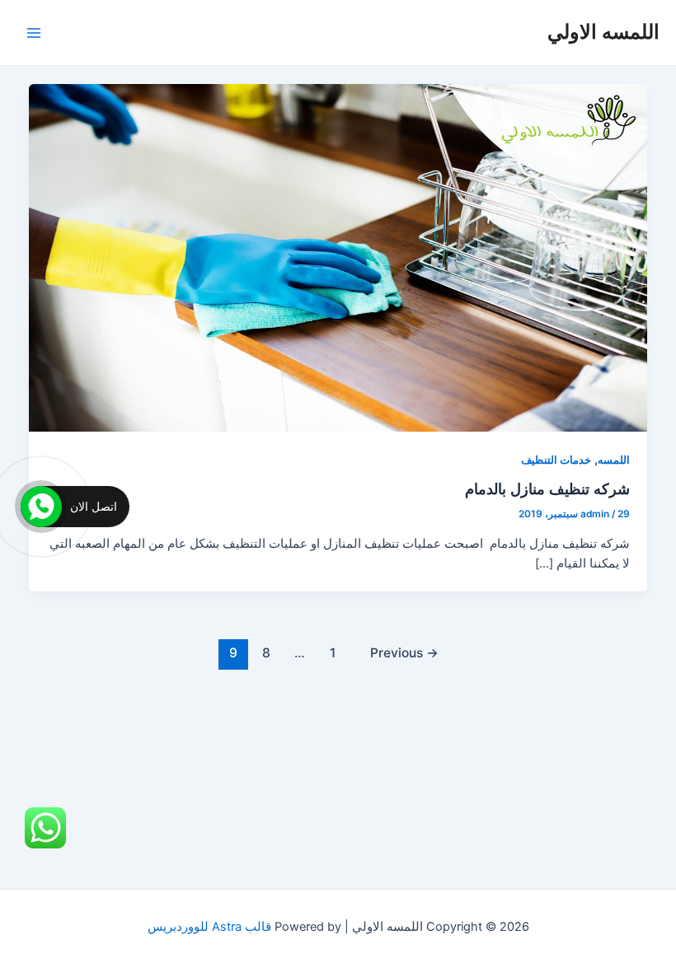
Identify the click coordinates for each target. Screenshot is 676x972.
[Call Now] (41, 506)
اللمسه (614, 460)
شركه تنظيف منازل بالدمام (547, 488)
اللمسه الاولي (603, 32)
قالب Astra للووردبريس (209, 926)
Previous (404, 653)
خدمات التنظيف (556, 460)
